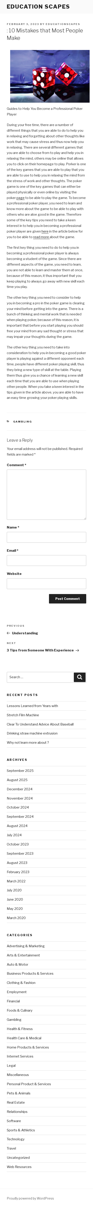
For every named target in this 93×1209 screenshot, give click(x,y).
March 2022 (16, 881)
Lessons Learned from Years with (32, 706)
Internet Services (20, 1056)
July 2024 (14, 835)
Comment (16, 465)
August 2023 (17, 863)
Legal (11, 1066)
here (45, 231)
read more (41, 237)
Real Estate (16, 1103)
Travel (11, 1148)
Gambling (22, 421)
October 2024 (18, 807)
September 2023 (20, 854)
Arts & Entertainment (23, 955)
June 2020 (15, 899)
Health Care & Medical (24, 1038)
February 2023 (18, 872)
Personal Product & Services (29, 1084)
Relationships (17, 1112)
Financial (13, 1001)
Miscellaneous (18, 1075)
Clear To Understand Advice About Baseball (40, 724)
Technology (16, 1139)
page (20, 198)
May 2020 (15, 909)
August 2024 (17, 826)
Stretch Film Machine (23, 715)
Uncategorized (18, 1158)
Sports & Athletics (21, 1130)
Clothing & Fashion (21, 983)
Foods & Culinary (20, 1010)
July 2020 (14, 890)
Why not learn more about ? (28, 743)
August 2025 (17, 780)
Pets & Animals (18, 1093)
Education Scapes (38, 6)
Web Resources (19, 1167)
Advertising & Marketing (26, 946)
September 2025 (20, 771)
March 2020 (16, 918)
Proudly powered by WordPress (30, 1198)
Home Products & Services (28, 1047)
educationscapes (63, 24)
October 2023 (18, 844)
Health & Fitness (20, 1029)
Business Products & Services (30, 974)
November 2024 (20, 798)
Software (14, 1121)
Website (14, 574)
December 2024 (20, 789)
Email (12, 551)
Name (13, 527)
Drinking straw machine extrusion (32, 733)
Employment (17, 992)
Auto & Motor (17, 965)
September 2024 (20, 817)
